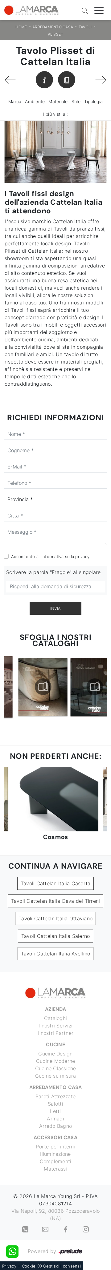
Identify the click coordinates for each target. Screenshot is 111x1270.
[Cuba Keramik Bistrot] (100, 79)
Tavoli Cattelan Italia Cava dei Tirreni (55, 901)
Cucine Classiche (55, 1068)
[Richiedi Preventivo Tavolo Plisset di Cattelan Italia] (44, 79)
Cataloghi (55, 1018)
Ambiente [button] (35, 101)
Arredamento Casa (52, 27)
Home (21, 27)
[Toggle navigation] (99, 10)
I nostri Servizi (55, 1026)
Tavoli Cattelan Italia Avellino (55, 953)
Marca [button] (14, 101)
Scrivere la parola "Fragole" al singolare (53, 572)
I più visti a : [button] (55, 114)
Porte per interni (55, 1146)
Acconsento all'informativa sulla (50, 556)
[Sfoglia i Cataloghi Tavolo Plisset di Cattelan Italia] (66, 79)
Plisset (56, 34)
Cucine (55, 1044)
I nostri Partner (55, 1033)
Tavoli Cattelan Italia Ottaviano (55, 918)
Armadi (55, 1118)
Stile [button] (76, 101)
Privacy (9, 1266)
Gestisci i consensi (62, 1266)
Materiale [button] (58, 101)
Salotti (55, 1104)
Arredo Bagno (55, 1126)
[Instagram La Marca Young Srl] (85, 1229)
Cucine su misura (55, 1076)
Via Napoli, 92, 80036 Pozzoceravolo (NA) (55, 1214)
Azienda (55, 1009)
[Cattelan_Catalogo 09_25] (30, 686)
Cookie (29, 1266)
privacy (82, 556)
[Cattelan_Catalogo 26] (82, 686)
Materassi (55, 1169)
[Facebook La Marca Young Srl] (66, 1229)
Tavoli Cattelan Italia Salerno (55, 936)
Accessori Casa (55, 1137)
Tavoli (85, 27)
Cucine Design (55, 1054)
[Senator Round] (10, 79)
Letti (55, 1111)
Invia (55, 608)
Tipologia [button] (93, 101)
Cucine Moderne (55, 1061)
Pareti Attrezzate (55, 1096)
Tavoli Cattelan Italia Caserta (56, 883)
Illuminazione (55, 1154)
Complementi (56, 1161)
